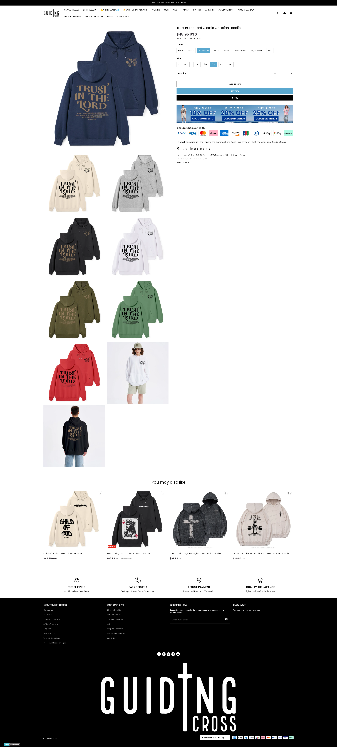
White (226, 50)
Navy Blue (204, 50)
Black (191, 50)
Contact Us (48, 610)
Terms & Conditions (51, 638)
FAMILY (185, 9)
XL (198, 64)
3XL (213, 64)
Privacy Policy (49, 633)
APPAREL (209, 9)
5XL (230, 64)
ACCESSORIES (226, 9)
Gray (216, 50)
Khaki (181, 50)
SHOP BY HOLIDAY (94, 16)
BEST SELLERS (89, 9)
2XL (205, 64)
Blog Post (47, 629)
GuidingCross (52, 739)
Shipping (180, 38)
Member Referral (114, 614)
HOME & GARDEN (245, 9)
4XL (222, 64)
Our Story (47, 614)
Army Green (240, 50)
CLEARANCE (123, 16)
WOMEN (156, 9)
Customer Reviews (115, 619)
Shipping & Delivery (115, 629)
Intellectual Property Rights (54, 643)
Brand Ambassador (51, 619)
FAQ (108, 624)
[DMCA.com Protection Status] (12, 746)
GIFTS (110, 16)
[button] (278, 13)
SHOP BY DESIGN (72, 16)
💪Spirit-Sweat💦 (110, 9)
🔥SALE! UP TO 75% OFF (135, 9)
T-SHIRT (197, 9)
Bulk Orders (112, 638)
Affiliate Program (50, 624)
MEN (166, 9)
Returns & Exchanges (116, 633)
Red (270, 50)
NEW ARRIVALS (71, 9)
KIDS (175, 9)
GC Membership (114, 610)
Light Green (257, 50)
